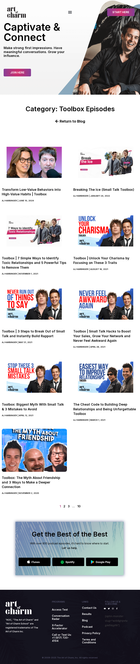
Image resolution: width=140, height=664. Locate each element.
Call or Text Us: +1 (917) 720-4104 (62, 637)
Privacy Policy (91, 633)
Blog (85, 620)
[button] (70, 12)
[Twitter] (108, 608)
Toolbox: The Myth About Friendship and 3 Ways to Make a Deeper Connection (31, 482)
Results (87, 613)
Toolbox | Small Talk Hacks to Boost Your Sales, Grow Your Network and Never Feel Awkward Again (102, 335)
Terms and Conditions (89, 641)
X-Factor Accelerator (59, 627)
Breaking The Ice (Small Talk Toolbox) (103, 189)
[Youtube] (104, 608)
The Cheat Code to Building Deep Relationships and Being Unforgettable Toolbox (104, 408)
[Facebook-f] (116, 608)
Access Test (60, 609)
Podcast (87, 626)
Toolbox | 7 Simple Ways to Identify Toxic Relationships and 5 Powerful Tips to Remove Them (34, 262)
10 (79, 506)
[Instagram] (112, 608)
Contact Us (89, 607)
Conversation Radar (60, 617)
